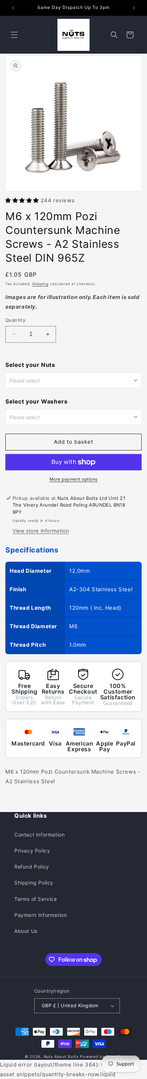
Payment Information (40, 915)
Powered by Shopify (101, 1056)
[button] (14, 35)
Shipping (40, 284)
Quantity (15, 320)
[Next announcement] (134, 8)
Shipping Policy (34, 883)
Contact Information (39, 835)
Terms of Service (35, 899)
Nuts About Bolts (61, 1056)
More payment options (74, 479)
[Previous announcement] (13, 8)
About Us (25, 931)
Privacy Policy (32, 851)
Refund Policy (31, 867)
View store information (40, 531)
